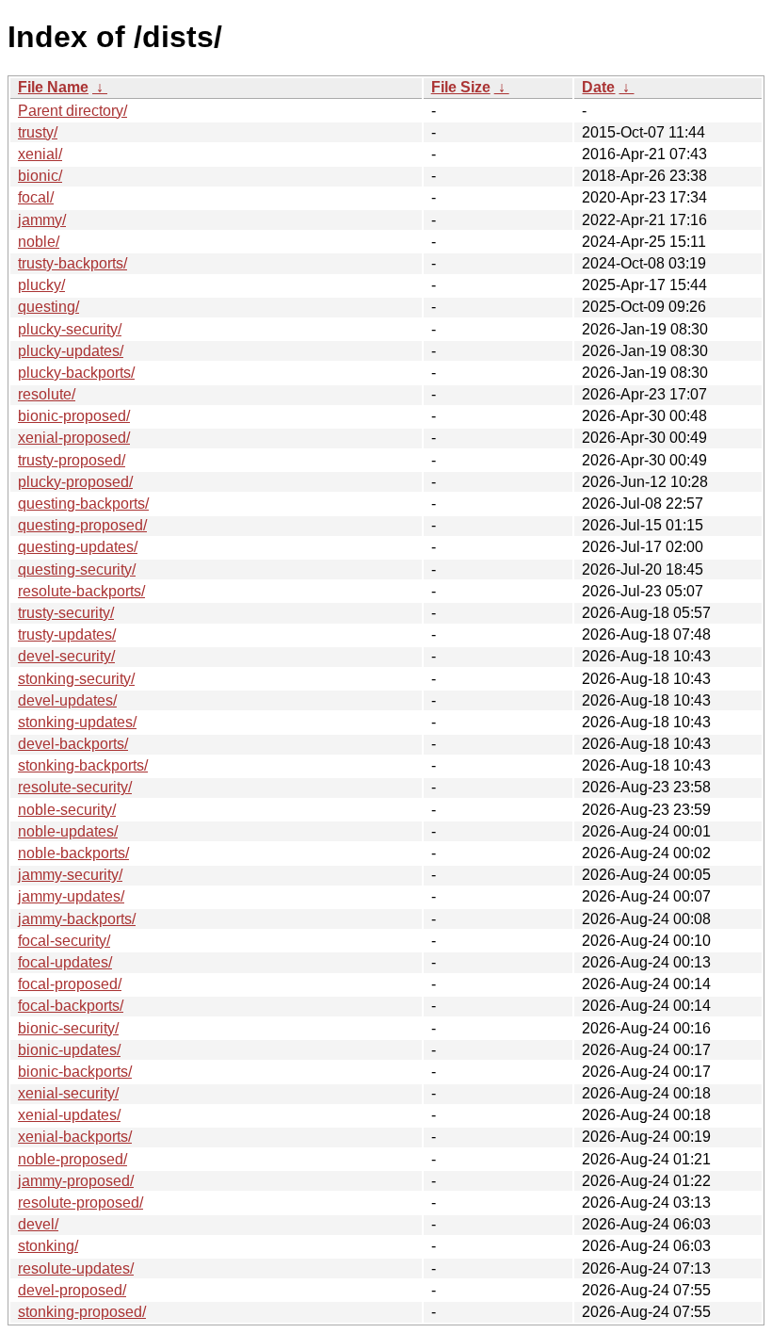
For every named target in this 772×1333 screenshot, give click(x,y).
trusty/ (37, 132)
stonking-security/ (76, 679)
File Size (461, 87)
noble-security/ (67, 810)
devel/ (38, 1224)
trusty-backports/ (72, 263)
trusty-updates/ (67, 634)
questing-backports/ (83, 504)
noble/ (38, 242)
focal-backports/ (70, 1006)
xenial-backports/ (75, 1137)
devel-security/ (66, 656)
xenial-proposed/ (74, 438)
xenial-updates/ (69, 1115)
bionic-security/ (68, 1028)
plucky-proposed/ (75, 482)
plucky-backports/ (76, 373)
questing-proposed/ (82, 525)
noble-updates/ (68, 831)
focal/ (36, 197)
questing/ (48, 307)
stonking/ (48, 1246)
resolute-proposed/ (80, 1203)
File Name (53, 87)
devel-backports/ (73, 744)
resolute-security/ (75, 787)
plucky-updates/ (70, 351)
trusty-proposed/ (71, 460)
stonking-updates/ (77, 722)
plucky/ (41, 285)
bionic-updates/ (69, 1050)
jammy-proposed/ (76, 1181)
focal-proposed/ (69, 984)
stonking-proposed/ (82, 1312)
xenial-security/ (68, 1093)
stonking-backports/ (83, 765)
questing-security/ (77, 569)
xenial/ (40, 154)
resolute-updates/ (76, 1268)
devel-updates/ (67, 700)
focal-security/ (64, 941)
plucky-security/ (69, 329)
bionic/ (40, 176)
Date (598, 87)
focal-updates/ (65, 962)
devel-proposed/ (72, 1290)
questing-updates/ (77, 547)
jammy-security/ (70, 875)
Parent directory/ (72, 111)
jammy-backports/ (77, 919)
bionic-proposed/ (74, 416)
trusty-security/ (66, 613)
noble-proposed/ (72, 1159)
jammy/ (42, 220)
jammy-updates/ (71, 896)
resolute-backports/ (81, 591)
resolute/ (46, 394)
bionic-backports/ (75, 1072)
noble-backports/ (73, 853)
